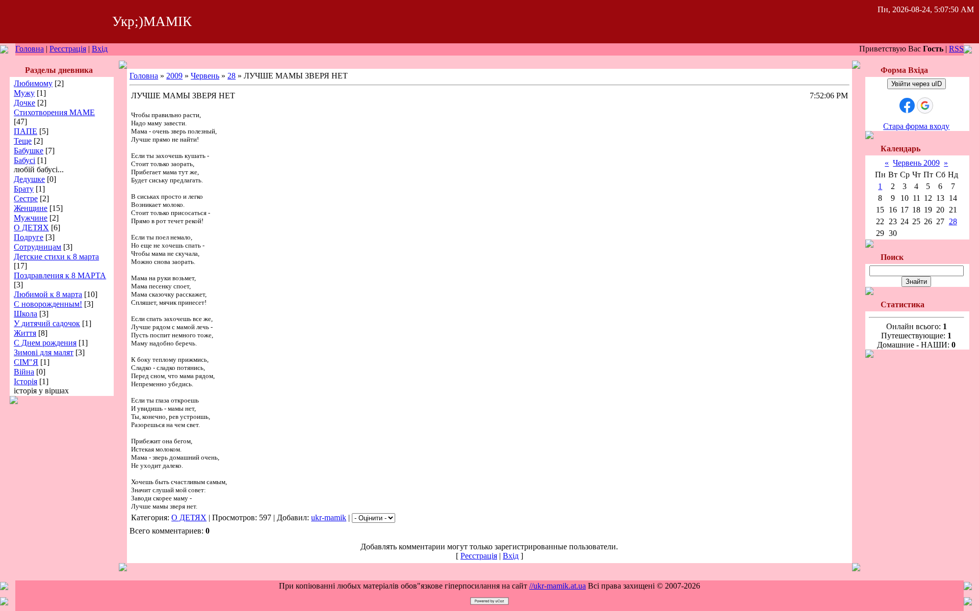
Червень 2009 (916, 162)
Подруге (28, 237)
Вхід (100, 48)
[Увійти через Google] (925, 105)
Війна (24, 371)
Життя (25, 333)
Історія (25, 381)
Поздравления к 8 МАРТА (60, 275)
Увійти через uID (916, 84)
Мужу (24, 93)
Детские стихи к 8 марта (56, 256)
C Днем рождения (45, 342)
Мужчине (30, 218)
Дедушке (29, 179)
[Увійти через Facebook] (907, 105)
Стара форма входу (916, 126)
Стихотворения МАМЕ (54, 112)
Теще (23, 141)
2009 (174, 75)
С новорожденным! (48, 304)
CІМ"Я (26, 362)
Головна (29, 48)
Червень (205, 75)
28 (231, 75)
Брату (24, 188)
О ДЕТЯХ (31, 227)
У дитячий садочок (47, 323)
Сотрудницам (37, 247)
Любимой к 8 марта (48, 294)
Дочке (24, 102)
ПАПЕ (25, 131)
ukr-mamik (328, 517)
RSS (956, 48)
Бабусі (24, 160)
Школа (25, 313)
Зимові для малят (43, 352)
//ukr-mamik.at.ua (557, 585)
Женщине (30, 208)
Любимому (33, 83)
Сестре (26, 198)
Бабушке (28, 150)
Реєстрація (67, 48)
